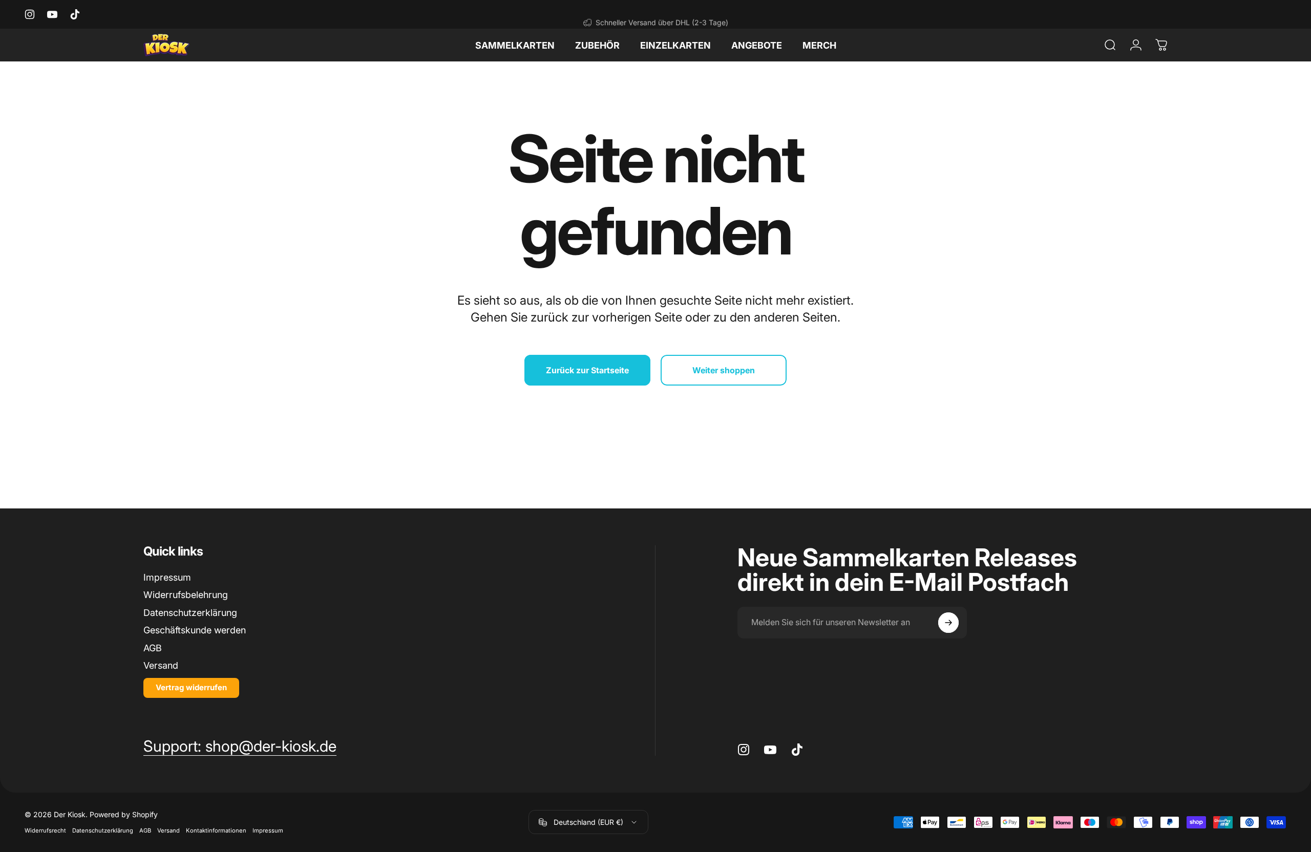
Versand (160, 665)
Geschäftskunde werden (194, 630)
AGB (152, 648)
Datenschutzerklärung (190, 612)
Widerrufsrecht (45, 830)
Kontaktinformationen (216, 830)
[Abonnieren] (948, 622)
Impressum (167, 577)
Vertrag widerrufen (191, 687)
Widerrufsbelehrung (185, 594)
